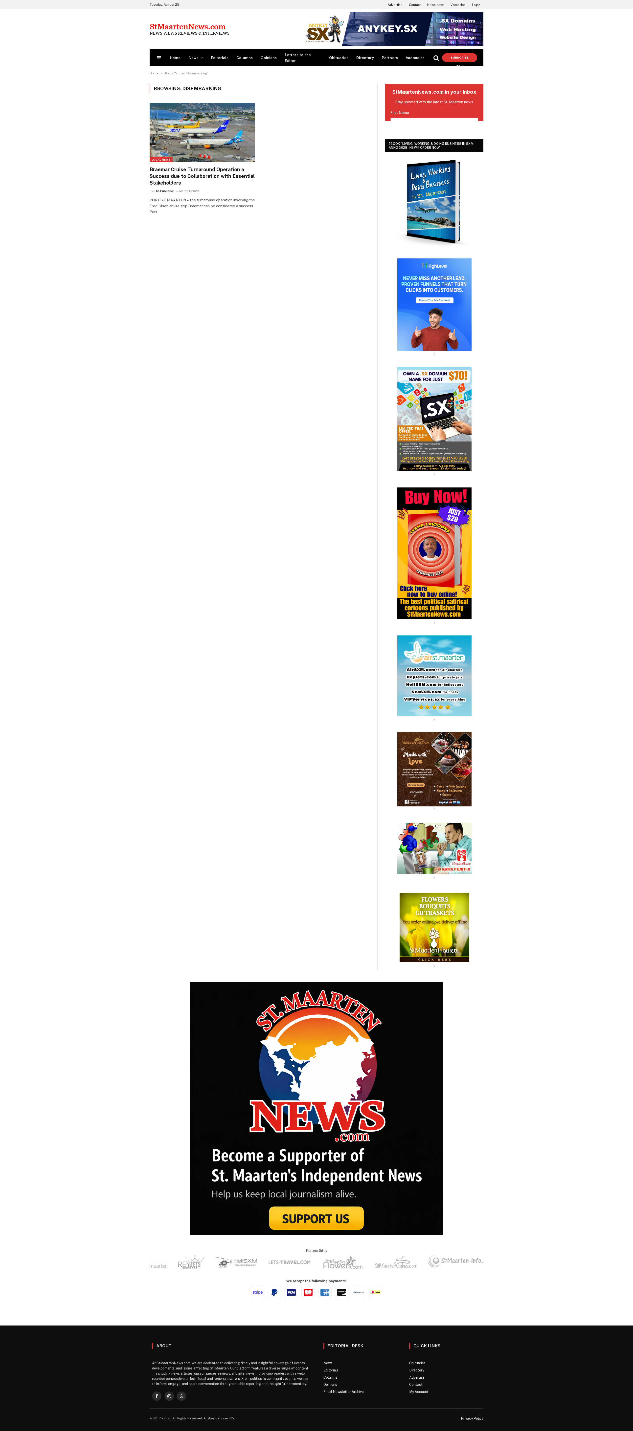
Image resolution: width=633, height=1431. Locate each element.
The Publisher (164, 191)
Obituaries (339, 58)
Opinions (269, 58)
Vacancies (458, 5)
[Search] (436, 57)
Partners (390, 58)
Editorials (220, 58)
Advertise (395, 5)
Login (476, 5)
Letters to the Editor (298, 58)
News (194, 58)
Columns (244, 58)
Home (175, 58)
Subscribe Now (460, 59)
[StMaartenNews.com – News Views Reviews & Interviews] (189, 29)
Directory (365, 58)
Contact (415, 5)
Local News (161, 159)
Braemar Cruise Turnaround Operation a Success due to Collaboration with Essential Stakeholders (202, 176)
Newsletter (435, 5)
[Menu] (159, 57)
